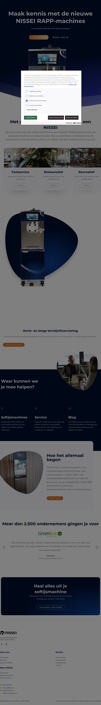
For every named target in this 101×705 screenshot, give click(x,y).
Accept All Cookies (71, 117)
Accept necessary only (56, 117)
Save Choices (30, 117)
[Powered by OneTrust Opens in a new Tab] (72, 123)
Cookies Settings (32, 109)
